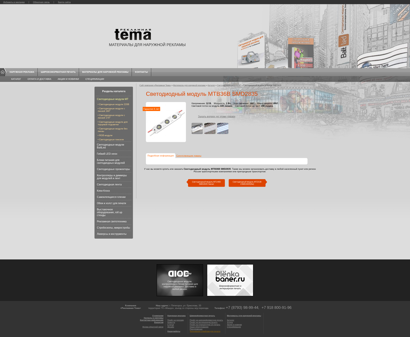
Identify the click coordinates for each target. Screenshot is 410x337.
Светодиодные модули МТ (112, 99)
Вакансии (158, 322)
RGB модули (105, 135)
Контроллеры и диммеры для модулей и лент (112, 177)
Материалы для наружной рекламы (105, 72)
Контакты (141, 72)
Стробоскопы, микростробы (113, 227)
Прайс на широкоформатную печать (206, 320)
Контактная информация (151, 320)
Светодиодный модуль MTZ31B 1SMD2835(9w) (247, 183)
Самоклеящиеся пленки (111, 197)
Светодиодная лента (109, 184)
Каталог (16, 79)
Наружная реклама (22, 72)
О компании (157, 316)
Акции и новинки (68, 79)
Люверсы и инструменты (112, 234)
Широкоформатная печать (58, 72)
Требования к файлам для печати (205, 331)
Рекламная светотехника (112, 221)
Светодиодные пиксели (111, 139)
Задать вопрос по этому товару (216, 116)
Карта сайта (64, 2)
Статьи (170, 325)
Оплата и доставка (39, 79)
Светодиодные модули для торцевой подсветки (113, 123)
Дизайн (170, 327)
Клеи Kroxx (103, 190)
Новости (171, 322)
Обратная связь (41, 2)
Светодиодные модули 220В (114, 104)
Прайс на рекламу (175, 320)
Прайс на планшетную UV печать (205, 325)
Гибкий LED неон (107, 153)
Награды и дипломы (153, 318)
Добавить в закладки (14, 2)
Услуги (230, 322)
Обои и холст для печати (111, 203)
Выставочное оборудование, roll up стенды (109, 212)
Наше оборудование (199, 327)
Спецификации (94, 79)
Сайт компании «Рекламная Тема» (155, 85)
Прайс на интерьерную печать (203, 322)
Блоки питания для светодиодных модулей (111, 161)
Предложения (196, 329)
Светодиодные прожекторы (113, 169)
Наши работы (173, 331)
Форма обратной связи (152, 327)
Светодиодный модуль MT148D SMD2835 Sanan (206, 183)
